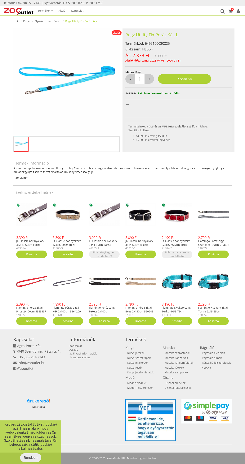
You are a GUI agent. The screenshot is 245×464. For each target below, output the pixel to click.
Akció (62, 10)
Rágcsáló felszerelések (216, 362)
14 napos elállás (79, 357)
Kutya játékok (135, 353)
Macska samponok (176, 372)
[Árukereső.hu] (38, 402)
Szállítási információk (83, 353)
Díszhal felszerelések (178, 387)
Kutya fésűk (134, 367)
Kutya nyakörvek (137, 362)
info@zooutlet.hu (31, 362)
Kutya (26, 21)
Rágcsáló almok (212, 358)
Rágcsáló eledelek (213, 353)
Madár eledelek (137, 383)
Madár (130, 377)
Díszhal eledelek (175, 383)
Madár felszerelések (140, 387)
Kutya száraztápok (139, 358)
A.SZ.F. (73, 349)
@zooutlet (25, 368)
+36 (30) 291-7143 (31, 357)
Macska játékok (174, 367)
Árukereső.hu (38, 407)
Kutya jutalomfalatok (140, 372)
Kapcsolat (77, 10)
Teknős (205, 368)
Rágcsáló (207, 347)
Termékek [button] (44, 10)
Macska (169, 347)
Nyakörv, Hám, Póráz (48, 21)
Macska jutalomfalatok (179, 362)
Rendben (31, 458)
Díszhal (168, 377)
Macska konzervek (176, 358)
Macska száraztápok (177, 353)
